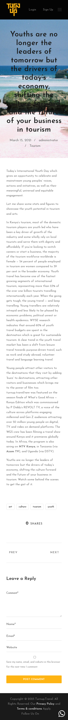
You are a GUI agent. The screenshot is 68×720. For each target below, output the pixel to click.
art (10, 506)
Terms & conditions (29, 708)
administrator (48, 140)
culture (22, 506)
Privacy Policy (45, 704)
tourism (37, 506)
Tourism (35, 146)
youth (51, 506)
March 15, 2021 (20, 140)
